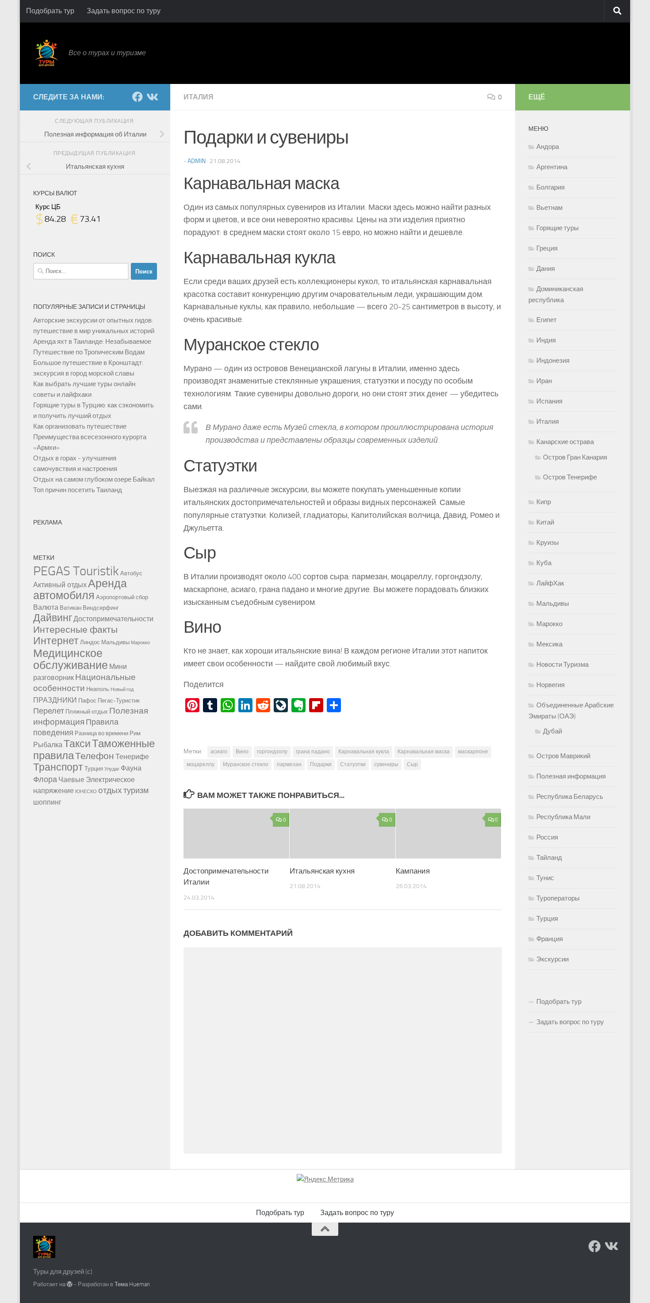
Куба (543, 563)
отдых (110, 790)
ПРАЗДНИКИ (55, 700)
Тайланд (549, 858)
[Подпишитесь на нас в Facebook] (137, 96)
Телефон (94, 755)
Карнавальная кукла (363, 751)
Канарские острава (565, 442)
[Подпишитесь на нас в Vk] (151, 96)
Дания (545, 269)
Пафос (87, 700)
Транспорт (58, 767)
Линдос (90, 642)
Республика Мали (563, 817)
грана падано (313, 751)
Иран (544, 381)
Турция (93, 768)
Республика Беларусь (569, 797)
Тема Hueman (132, 1284)
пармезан (289, 764)
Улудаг (111, 769)
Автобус (131, 573)
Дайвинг (52, 618)
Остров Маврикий (563, 756)
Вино (242, 751)
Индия (546, 340)
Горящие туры (557, 228)
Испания (549, 401)
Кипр (543, 502)
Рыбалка (47, 745)
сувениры (386, 764)
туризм (136, 790)
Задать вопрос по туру (124, 11)
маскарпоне (473, 751)
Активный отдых (60, 585)
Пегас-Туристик (119, 700)
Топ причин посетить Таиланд (77, 490)
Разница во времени (101, 733)
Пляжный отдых (86, 711)
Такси (77, 744)
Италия (199, 97)
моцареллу (200, 764)
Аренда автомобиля (80, 589)
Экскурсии (552, 959)
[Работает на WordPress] (70, 1284)
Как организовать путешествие (79, 426)
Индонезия (553, 361)
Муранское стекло (245, 764)
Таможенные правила (94, 749)
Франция (549, 939)
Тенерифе (132, 756)
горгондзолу (272, 751)
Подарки (321, 764)
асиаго (218, 751)
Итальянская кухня (322, 870)
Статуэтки (353, 764)
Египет (546, 320)
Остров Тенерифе (570, 477)
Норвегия (550, 685)
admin (196, 161)
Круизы (547, 543)
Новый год (122, 689)
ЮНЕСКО (86, 791)
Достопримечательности (113, 619)
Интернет (56, 641)
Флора (45, 779)
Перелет (48, 711)
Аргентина (551, 167)
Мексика (549, 644)
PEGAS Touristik (76, 571)
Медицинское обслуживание (70, 659)
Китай (545, 522)
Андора (547, 147)
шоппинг (47, 802)
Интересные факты (75, 629)
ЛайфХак (550, 583)
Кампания (413, 870)
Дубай (552, 731)
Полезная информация (571, 776)
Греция (547, 248)
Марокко (140, 643)
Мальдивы (115, 642)
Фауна (131, 768)
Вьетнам (549, 208)
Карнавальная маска (424, 751)
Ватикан (70, 607)
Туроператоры (558, 898)
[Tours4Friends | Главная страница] (46, 53)
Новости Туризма (562, 665)
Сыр (412, 764)
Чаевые (71, 779)
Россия (547, 837)
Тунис (545, 878)
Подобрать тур (50, 11)
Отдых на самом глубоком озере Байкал (94, 479)
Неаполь (97, 688)
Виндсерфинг (101, 607)
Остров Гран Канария (575, 457)
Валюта (45, 607)
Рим (135, 733)
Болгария (550, 187)
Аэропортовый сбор (122, 596)
